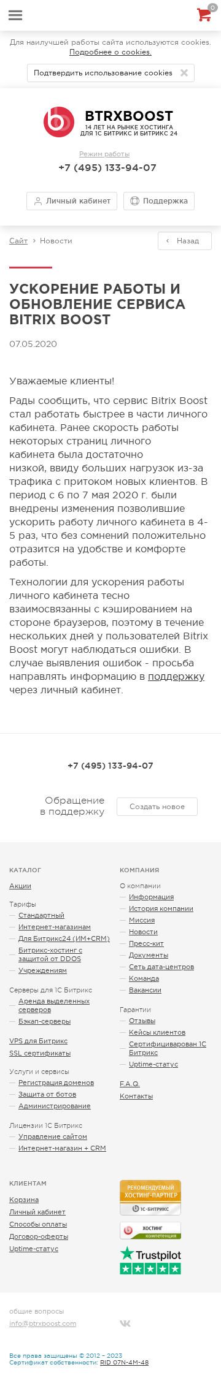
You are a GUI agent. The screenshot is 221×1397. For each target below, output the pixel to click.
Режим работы (104, 154)
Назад (188, 241)
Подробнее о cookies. (110, 52)
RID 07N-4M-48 (124, 1362)
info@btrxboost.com (42, 1323)
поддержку (176, 676)
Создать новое (157, 806)
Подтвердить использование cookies (103, 73)
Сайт (18, 241)
